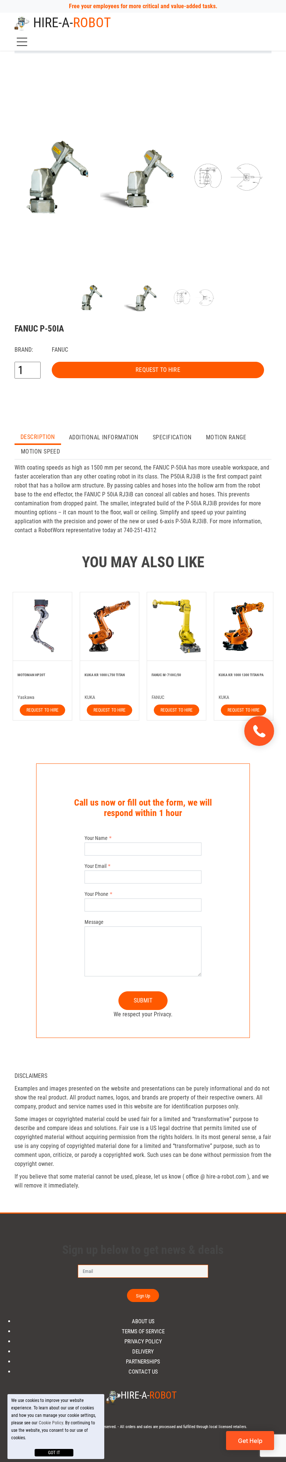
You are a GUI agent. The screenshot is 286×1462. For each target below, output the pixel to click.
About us (143, 1321)
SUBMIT (143, 1000)
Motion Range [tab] (226, 437)
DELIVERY (143, 1352)
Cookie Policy (51, 1422)
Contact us (143, 1372)
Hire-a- (72, 23)
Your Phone (96, 894)
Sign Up (143, 1296)
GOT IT (54, 1452)
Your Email (96, 866)
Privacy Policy (143, 1342)
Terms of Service (143, 1331)
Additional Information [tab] (104, 437)
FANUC (60, 349)
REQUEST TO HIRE (158, 369)
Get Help (250, 1440)
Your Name (96, 838)
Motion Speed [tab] (40, 451)
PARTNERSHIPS (143, 1362)
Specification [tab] (172, 437)
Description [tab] (37, 436)
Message (94, 922)
